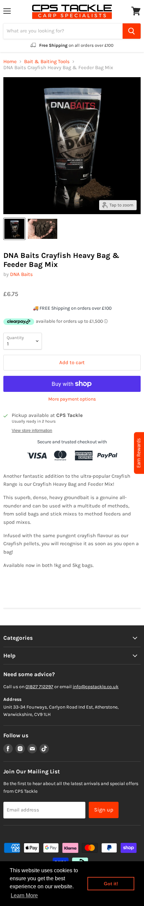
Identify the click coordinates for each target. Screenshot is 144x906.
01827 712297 (39, 687)
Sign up (103, 809)
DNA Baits (21, 274)
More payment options (72, 399)
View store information (32, 430)
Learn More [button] (24, 895)
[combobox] (63, 31)
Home (10, 61)
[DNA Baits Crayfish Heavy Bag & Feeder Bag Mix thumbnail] (14, 229)
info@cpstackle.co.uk (96, 687)
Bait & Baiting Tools (47, 61)
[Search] (132, 31)
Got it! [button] (111, 883)
